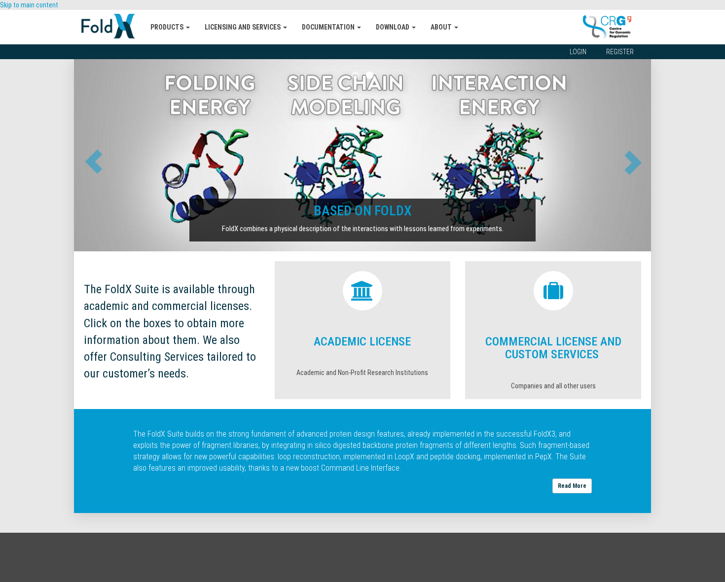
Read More (572, 485)
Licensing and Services (243, 27)
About (442, 27)
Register (620, 52)
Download (393, 27)
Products (167, 27)
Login (578, 52)
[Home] (112, 26)
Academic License (362, 341)
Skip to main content (29, 5)
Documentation (329, 27)
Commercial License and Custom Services (553, 348)
